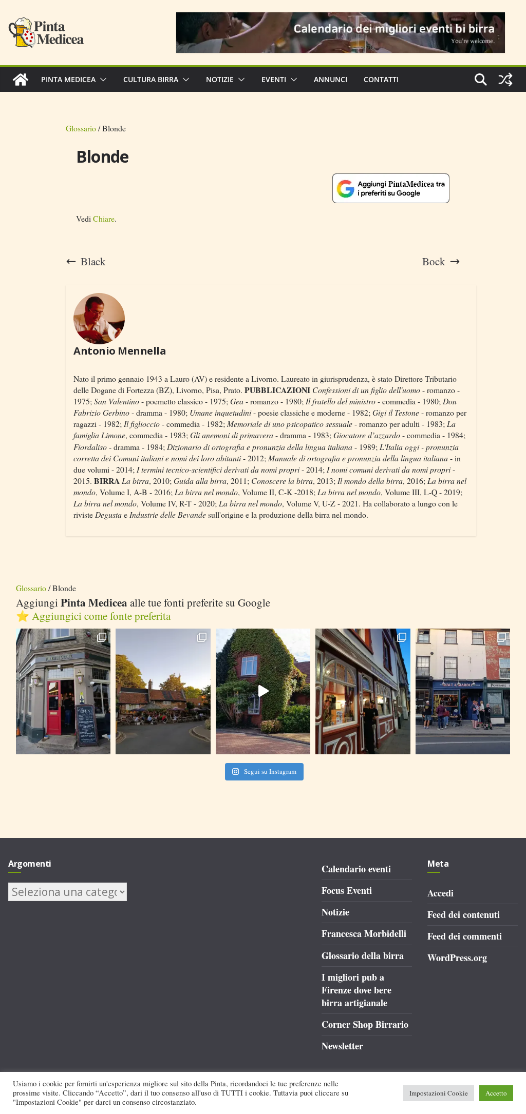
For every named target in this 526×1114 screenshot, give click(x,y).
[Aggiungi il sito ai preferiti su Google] (391, 188)
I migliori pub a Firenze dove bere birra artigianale (356, 989)
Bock (433, 261)
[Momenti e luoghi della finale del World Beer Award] (263, 691)
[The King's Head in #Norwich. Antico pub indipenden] (362, 691)
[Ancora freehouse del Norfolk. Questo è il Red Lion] (63, 691)
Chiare (104, 218)
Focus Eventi (347, 890)
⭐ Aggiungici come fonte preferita (93, 616)
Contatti (381, 79)
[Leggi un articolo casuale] (505, 79)
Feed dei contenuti (463, 914)
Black (93, 261)
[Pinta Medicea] (20, 79)
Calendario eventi (356, 868)
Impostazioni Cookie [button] (438, 1093)
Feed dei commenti (464, 936)
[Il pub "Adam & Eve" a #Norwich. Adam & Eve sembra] (163, 691)
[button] (101, 79)
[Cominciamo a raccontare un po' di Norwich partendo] (463, 691)
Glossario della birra (363, 955)
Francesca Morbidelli (364, 933)
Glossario (81, 128)
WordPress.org (457, 957)
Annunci (330, 79)
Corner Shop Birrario (365, 1024)
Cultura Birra (150, 79)
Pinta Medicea (68, 79)
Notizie (220, 79)
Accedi (440, 893)
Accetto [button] (496, 1093)
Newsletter (342, 1045)
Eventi (273, 79)
